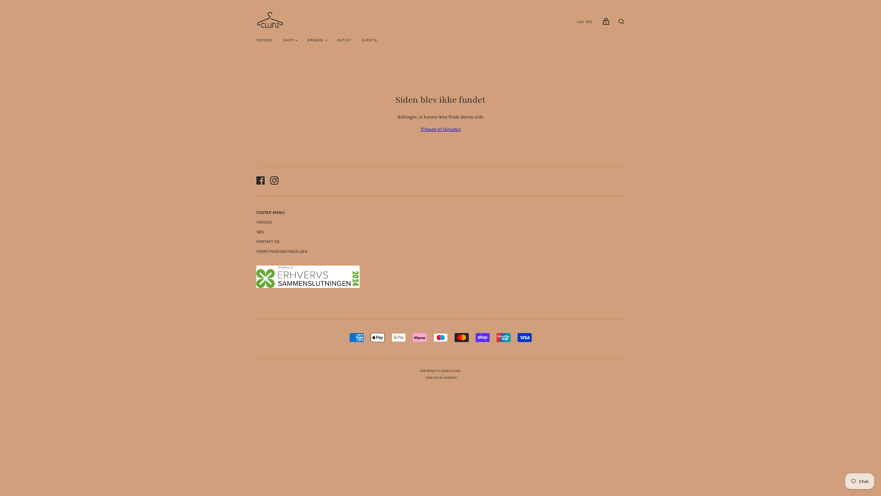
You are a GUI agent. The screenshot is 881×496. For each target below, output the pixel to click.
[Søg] (621, 24)
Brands (315, 40)
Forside (264, 40)
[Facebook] (260, 181)
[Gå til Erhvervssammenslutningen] (308, 286)
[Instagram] (274, 181)
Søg (260, 231)
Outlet (344, 40)
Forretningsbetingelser (281, 251)
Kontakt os (267, 241)
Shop (288, 40)
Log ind (585, 22)
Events (369, 40)
